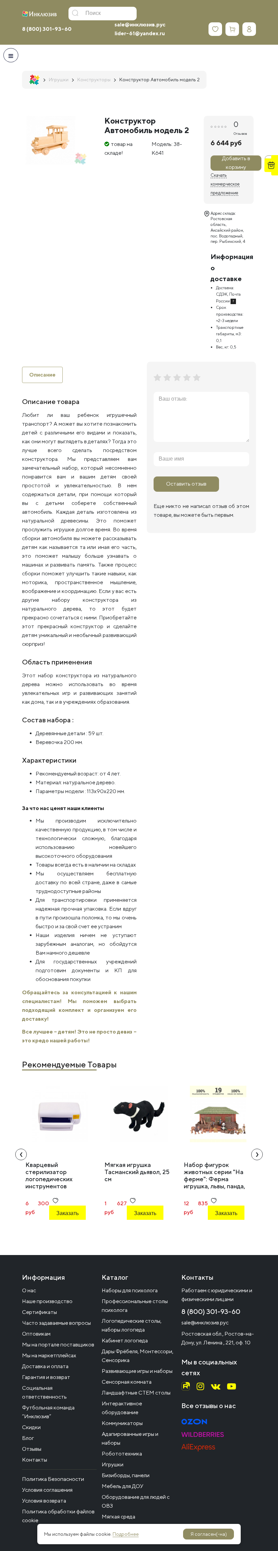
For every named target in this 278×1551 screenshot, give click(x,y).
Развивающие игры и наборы (137, 1371)
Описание (42, 374)
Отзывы (31, 1449)
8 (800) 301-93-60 (47, 29)
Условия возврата (44, 1500)
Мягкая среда (118, 1516)
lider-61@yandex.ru (140, 33)
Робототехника (122, 1453)
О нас (29, 1290)
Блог (28, 1438)
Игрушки (112, 1464)
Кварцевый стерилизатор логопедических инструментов (49, 1175)
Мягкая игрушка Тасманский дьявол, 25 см (137, 1172)
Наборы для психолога (130, 1290)
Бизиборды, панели (126, 1475)
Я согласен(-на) (209, 1534)
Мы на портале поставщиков (58, 1344)
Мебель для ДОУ (122, 1486)
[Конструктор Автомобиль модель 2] (50, 140)
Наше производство (47, 1301)
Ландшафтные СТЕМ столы (136, 1392)
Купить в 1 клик (66, 1231)
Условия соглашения (47, 1490)
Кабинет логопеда (125, 1340)
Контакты (34, 1460)
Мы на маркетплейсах (49, 1355)
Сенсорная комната (127, 1382)
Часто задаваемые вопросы (56, 1323)
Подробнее (126, 1534)
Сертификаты (39, 1312)
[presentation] (21, 1154)
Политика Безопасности (53, 1479)
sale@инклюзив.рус (140, 24)
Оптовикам (36, 1334)
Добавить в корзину (236, 163)
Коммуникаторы (122, 1423)
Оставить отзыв (186, 484)
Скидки (31, 1427)
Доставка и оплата (45, 1366)
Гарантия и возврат (46, 1377)
